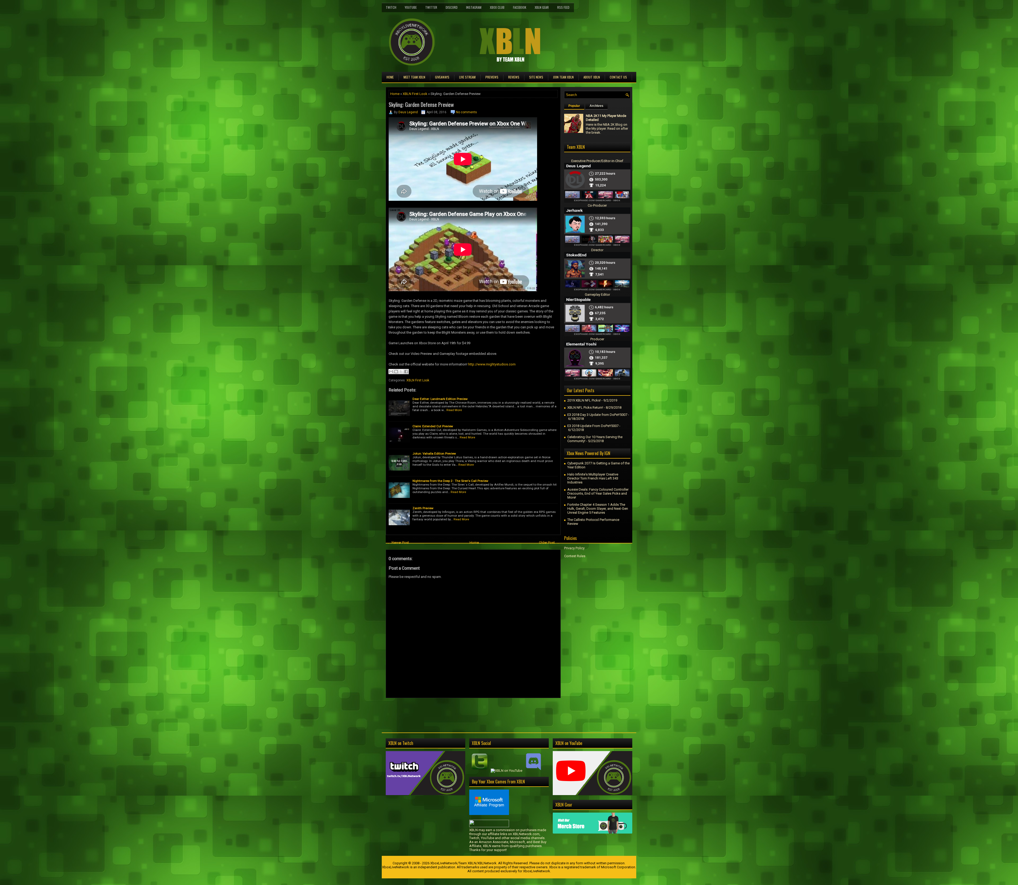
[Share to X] (401, 371)
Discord (452, 7)
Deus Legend (408, 112)
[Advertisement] (448, 710)
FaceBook (519, 7)
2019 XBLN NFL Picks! (584, 400)
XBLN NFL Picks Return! (585, 407)
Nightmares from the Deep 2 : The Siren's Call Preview (450, 481)
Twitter (431, 7)
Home (390, 77)
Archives (596, 106)
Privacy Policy (574, 548)
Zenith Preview (423, 508)
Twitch (391, 7)
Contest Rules (574, 556)
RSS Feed (563, 7)
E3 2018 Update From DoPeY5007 (592, 426)
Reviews (513, 77)
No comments (466, 112)
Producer (597, 339)
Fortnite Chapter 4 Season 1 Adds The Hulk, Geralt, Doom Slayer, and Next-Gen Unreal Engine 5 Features (597, 509)
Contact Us (618, 77)
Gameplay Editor (597, 295)
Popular (574, 106)
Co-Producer (597, 205)
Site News (536, 77)
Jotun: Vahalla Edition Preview (434, 453)
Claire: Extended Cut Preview (433, 426)
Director (597, 250)
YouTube (411, 7)
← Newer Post (398, 542)
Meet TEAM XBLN (414, 77)
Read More (454, 410)
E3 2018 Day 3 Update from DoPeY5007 (597, 415)
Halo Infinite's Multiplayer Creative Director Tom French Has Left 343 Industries (592, 478)
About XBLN (591, 77)
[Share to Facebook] (406, 371)
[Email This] (391, 371)
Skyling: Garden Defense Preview (421, 104)
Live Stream (467, 77)
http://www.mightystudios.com (492, 364)
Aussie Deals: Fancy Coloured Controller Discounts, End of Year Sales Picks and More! (598, 493)
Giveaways (442, 77)
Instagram (473, 7)
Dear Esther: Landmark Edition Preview (440, 399)
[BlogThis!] (396, 371)
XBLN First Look (415, 94)
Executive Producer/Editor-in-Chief (597, 161)
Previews (491, 77)
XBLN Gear (542, 7)
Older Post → (549, 542)
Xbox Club (497, 7)
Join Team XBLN (563, 77)
